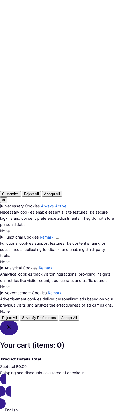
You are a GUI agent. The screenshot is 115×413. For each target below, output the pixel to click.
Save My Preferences (39, 318)
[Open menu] (18, 35)
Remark (46, 237)
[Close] (9, 328)
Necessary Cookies (22, 206)
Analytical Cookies (21, 268)
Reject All (31, 194)
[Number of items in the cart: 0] (70, 35)
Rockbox (19, 9)
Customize (10, 194)
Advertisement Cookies (26, 293)
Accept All (52, 194)
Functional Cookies (22, 237)
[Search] (91, 127)
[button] (57, 410)
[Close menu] (32, 26)
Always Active (53, 206)
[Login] (59, 35)
